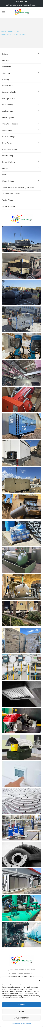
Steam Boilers (8, 181)
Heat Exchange (8, 136)
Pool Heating (7, 155)
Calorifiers (6, 67)
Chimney (6, 73)
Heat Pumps (7, 143)
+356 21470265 (21, 1)
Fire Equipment (8, 98)
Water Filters (7, 200)
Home (3, 31)
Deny (21, 1011)
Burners (5, 60)
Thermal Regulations (11, 194)
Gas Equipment (8, 117)
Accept (21, 1004)
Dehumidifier (7, 86)
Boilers (5, 54)
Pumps (5, 168)
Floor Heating (7, 105)
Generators (7, 130)
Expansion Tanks (9, 92)
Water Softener (8, 206)
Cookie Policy (15, 1023)
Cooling (5, 79)
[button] (39, 980)
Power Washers (8, 162)
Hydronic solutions (10, 149)
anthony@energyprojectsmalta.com (21, 5)
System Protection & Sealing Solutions (18, 187)
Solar (4, 174)
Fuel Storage (7, 111)
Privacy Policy (26, 1023)
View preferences (21, 1018)
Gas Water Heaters (10, 124)
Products (13, 31)
